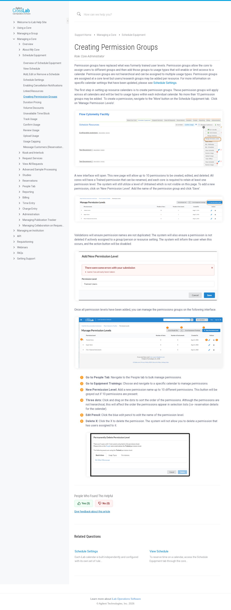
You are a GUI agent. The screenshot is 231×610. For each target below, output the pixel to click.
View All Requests (32, 163)
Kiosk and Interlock (33, 152)
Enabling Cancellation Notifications (42, 85)
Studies (26, 175)
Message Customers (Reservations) (43, 147)
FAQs (20, 253)
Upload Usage (31, 135)
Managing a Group (27, 33)
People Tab (28, 186)
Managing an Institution (30, 230)
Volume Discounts (33, 107)
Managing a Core (26, 39)
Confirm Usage (31, 124)
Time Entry (28, 203)
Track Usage (30, 119)
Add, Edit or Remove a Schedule (41, 74)
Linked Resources (33, 91)
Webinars (22, 247)
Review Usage (31, 130)
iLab (37, 10)
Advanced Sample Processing (39, 169)
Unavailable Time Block (36, 113)
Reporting (28, 191)
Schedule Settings (33, 79)
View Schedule (31, 68)
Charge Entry (29, 208)
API (19, 236)
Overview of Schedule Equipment (42, 63)
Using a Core (24, 27)
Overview (27, 44)
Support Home (83, 34)
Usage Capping (31, 141)
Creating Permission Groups (40, 96)
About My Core (31, 49)
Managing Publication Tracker (39, 219)
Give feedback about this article (92, 511)
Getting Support (26, 258)
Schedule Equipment (34, 55)
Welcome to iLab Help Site (32, 22)
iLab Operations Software (126, 598)
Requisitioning (25, 241)
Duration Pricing (32, 102)
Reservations (30, 180)
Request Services (32, 158)
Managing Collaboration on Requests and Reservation (43, 225)
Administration (31, 214)
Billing (25, 197)
